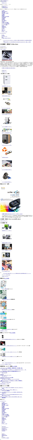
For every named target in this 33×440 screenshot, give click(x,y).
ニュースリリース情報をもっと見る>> (5, 364)
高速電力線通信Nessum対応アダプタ (7, 329)
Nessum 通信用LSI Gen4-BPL (6, 319)
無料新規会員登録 (4, 435)
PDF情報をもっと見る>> (3, 330)
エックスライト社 (2, 46)
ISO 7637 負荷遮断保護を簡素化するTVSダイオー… (9, 339)
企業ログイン (4, 434)
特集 (2, 436)
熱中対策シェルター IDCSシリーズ (7, 309)
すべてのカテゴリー (3, 33)
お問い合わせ (4, 426)
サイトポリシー (4, 428)
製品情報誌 (3, 430)
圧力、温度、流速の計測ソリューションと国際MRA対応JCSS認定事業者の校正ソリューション (17, 273)
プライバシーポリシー (5, 427)
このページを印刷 (2, 49)
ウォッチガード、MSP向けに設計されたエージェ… (9, 345)
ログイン (3, 433)
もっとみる (6, 278)
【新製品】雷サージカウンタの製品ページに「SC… (9, 356)
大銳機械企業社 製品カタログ (6, 299)
